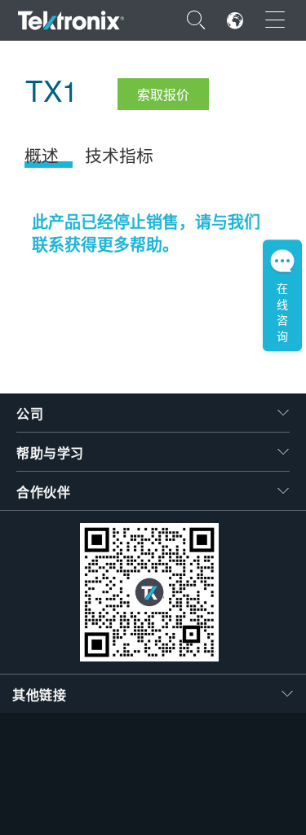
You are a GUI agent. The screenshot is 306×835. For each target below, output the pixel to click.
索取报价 (163, 94)
